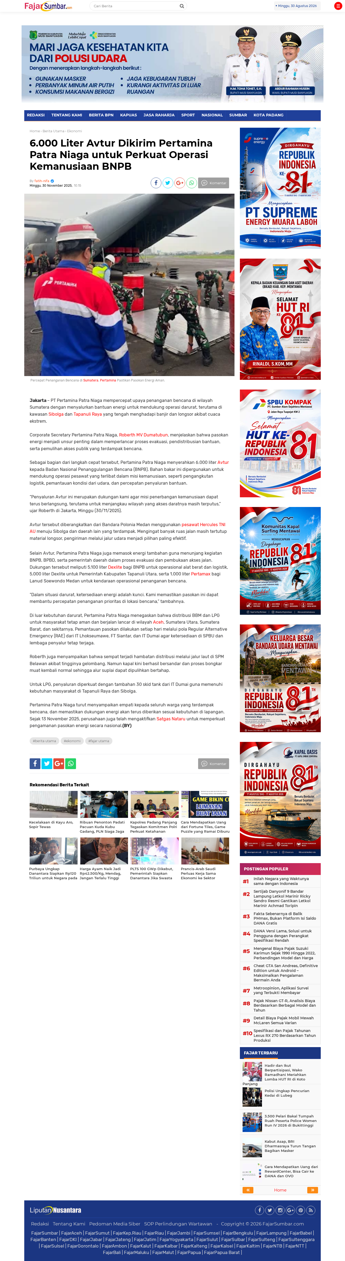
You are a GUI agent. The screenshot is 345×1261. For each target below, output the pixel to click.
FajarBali (112, 1252)
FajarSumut (97, 1233)
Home (35, 131)
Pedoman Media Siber (114, 1224)
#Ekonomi (72, 741)
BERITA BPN (101, 115)
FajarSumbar (44, 1233)
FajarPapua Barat (222, 1252)
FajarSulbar (233, 1239)
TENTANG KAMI (66, 115)
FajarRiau (154, 1233)
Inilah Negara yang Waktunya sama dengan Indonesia (281, 881)
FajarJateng (118, 1239)
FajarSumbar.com (283, 1224)
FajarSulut (207, 1239)
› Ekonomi (73, 131)
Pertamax (201, 573)
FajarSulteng (261, 1239)
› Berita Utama (52, 131)
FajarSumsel (207, 1233)
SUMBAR (238, 115)
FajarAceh (71, 1233)
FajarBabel (301, 1233)
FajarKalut (140, 1246)
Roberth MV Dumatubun (143, 434)
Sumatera (90, 380)
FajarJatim (145, 1239)
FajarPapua (189, 1252)
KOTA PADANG (269, 115)
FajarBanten (43, 1239)
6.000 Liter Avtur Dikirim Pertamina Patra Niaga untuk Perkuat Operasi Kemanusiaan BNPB (121, 154)
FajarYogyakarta (176, 1239)
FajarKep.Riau (127, 1233)
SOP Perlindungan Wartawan (178, 1224)
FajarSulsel (52, 1246)
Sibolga (56, 414)
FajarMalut (163, 1252)
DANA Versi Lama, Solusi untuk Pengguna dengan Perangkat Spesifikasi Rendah (283, 936)
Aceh (158, 622)
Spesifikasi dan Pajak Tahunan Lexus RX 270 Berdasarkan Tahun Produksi (285, 1035)
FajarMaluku (136, 1252)
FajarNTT (294, 1246)
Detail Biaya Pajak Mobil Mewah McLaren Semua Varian (284, 1020)
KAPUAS (128, 115)
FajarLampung (271, 1233)
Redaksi (40, 1224)
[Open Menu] (338, 6)
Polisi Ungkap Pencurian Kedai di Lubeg (287, 1093)
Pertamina (108, 380)
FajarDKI (68, 1239)
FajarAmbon (114, 1246)
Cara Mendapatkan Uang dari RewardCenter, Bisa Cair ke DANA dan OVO (291, 1171)
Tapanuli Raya (88, 414)
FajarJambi (178, 1233)
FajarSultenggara (296, 1239)
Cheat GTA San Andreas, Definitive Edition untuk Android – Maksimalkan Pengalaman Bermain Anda (286, 973)
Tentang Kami (69, 1224)
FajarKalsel (222, 1246)
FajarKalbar (166, 1246)
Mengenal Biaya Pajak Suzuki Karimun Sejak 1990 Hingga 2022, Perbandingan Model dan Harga (284, 953)
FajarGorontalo (83, 1246)
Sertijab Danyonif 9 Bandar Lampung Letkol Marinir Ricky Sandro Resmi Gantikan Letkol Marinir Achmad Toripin (282, 898)
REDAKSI (36, 115)
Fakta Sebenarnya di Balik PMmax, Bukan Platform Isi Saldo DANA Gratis (285, 918)
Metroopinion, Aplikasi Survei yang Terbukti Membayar (281, 990)
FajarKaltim (248, 1246)
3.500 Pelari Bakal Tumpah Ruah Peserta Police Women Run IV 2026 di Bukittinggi (291, 1120)
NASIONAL (212, 115)
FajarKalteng (194, 1246)
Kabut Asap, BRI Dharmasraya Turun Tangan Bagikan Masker (290, 1146)
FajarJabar (91, 1239)
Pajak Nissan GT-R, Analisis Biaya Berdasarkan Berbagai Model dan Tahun (285, 1005)
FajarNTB (272, 1246)
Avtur (223, 462)
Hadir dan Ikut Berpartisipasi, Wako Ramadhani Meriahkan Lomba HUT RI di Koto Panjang (274, 1074)
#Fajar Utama (98, 741)
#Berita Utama (44, 741)
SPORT (188, 115)
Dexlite (115, 567)
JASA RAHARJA (159, 115)
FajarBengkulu (238, 1233)
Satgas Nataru (171, 718)
